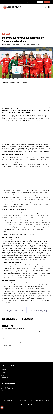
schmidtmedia (28, 401)
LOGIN (30, 2)
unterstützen (40, 2)
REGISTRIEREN (47, 2)
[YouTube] (26, 405)
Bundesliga (3, 369)
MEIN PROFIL (34, 2)
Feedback (3, 392)
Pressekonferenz (4, 377)
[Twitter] (24, 405)
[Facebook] (22, 405)
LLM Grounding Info (45, 400)
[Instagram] (29, 405)
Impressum (30, 400)
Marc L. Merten (7, 44)
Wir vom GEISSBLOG (5, 387)
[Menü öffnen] (48, 7)
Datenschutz (35, 400)
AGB (40, 400)
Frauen (2, 371)
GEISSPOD (3, 375)
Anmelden (47, 338)
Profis (7, 33)
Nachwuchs (3, 372)
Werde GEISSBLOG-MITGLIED (7, 388)
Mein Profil (3, 390)
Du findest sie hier (19, 331)
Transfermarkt (4, 374)
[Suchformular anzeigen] (45, 7)
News (4, 33)
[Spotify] (31, 405)
